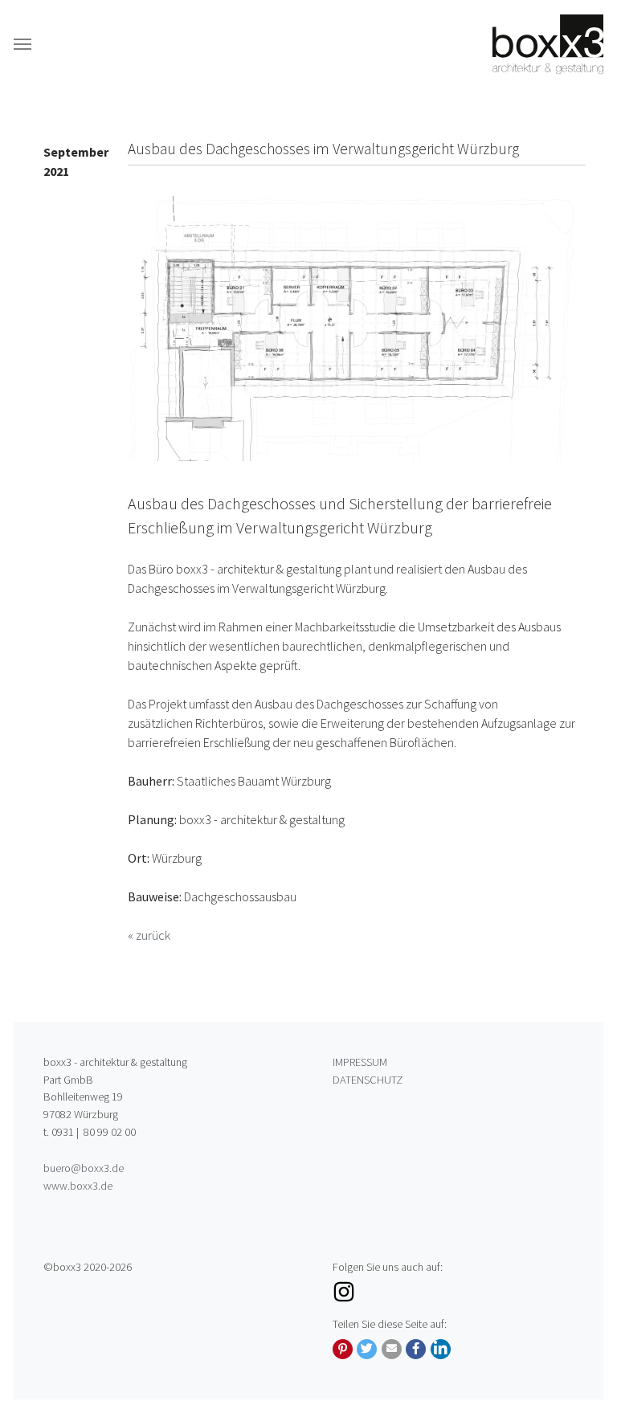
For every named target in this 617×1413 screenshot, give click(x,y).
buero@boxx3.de (83, 1168)
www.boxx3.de (77, 1185)
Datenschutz (367, 1079)
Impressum (360, 1062)
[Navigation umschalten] (22, 44)
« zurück (149, 935)
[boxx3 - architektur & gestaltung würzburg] (547, 44)
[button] (343, 1349)
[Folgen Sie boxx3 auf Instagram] (453, 1291)
